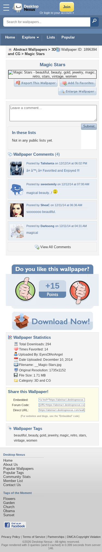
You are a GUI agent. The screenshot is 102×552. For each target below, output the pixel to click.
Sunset (8, 515)
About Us (10, 464)
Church (8, 507)
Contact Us (12, 485)
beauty (33, 435)
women (31, 440)
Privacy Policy (10, 536)
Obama (9, 511)
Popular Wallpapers (18, 469)
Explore (28, 37)
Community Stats (17, 477)
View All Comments (55, 247)
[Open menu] (6, 7)
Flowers (9, 499)
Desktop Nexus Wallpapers (26, 7)
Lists (51, 37)
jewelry (53, 435)
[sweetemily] (17, 195)
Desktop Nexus (42, 541)
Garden (9, 503)
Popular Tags (13, 473)
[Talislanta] (17, 174)
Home (10, 37)
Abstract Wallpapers (30, 49)
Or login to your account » (57, 12)
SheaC (45, 205)
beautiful (20, 435)
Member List (13, 481)
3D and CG (42, 380)
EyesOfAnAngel (51, 354)
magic (64, 435)
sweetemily (49, 184)
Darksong (47, 226)
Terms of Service (34, 536)
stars (82, 435)
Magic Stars (35, 54)
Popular (68, 37)
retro (73, 435)
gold (43, 435)
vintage (19, 440)
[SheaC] (17, 216)
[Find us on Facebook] (15, 527)
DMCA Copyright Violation (84, 536)
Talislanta (47, 163)
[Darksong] (17, 237)
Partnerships (56, 536)
